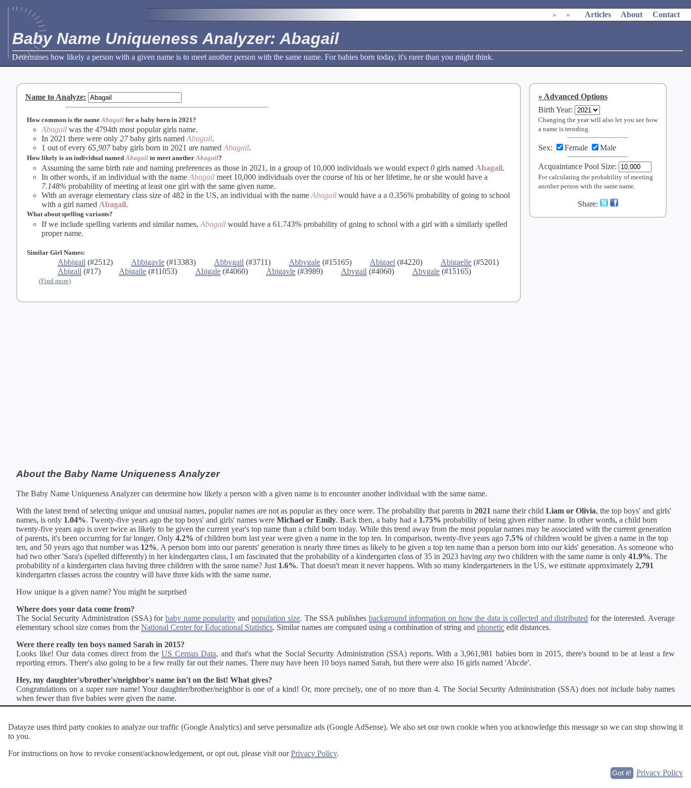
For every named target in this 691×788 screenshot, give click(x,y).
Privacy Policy (314, 753)
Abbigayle (147, 262)
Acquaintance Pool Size (576, 166)
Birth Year (554, 109)
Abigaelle (456, 262)
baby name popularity (200, 618)
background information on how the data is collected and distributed (478, 618)
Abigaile (132, 271)
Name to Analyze (54, 97)
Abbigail (71, 262)
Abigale (208, 271)
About (631, 14)
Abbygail (229, 262)
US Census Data (188, 653)
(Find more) (55, 281)
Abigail (69, 271)
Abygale (426, 271)
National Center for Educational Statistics (207, 627)
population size (275, 618)
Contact (666, 14)
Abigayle (280, 271)
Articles (598, 14)
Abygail (354, 271)
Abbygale (304, 262)
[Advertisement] (604, 293)
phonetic (490, 627)
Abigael (382, 262)
